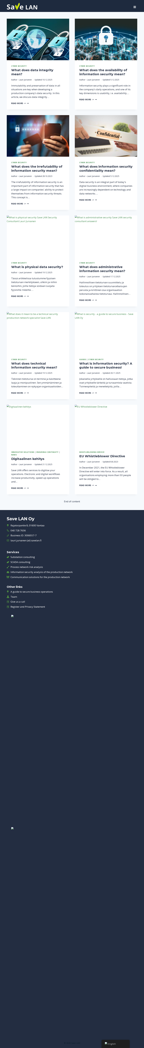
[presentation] (38, 39)
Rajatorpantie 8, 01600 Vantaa (27, 525)
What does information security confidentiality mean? (105, 169)
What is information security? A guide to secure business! (105, 366)
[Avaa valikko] (134, 6)
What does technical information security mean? (34, 366)
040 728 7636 (18, 530)
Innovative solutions (22, 452)
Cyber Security (19, 66)
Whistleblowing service (91, 452)
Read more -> (20, 103)
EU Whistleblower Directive (102, 456)
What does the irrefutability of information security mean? (36, 169)
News (14, 455)
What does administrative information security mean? (102, 269)
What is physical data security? (37, 267)
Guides (82, 359)
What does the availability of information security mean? (103, 72)
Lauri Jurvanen (25, 79)
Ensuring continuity (47, 452)
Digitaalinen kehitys (27, 459)
